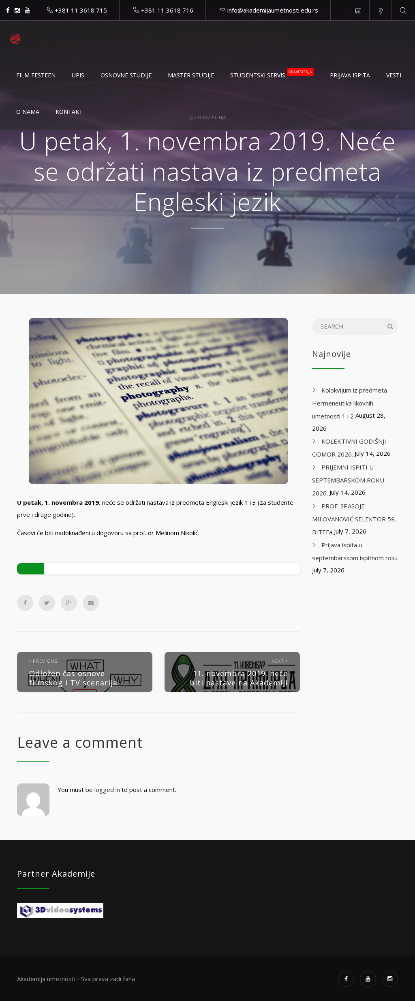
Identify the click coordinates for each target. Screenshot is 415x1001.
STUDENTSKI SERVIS (271, 74)
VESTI (393, 75)
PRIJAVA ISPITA (350, 75)
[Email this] (91, 603)
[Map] (380, 10)
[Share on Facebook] (25, 603)
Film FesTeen (36, 75)
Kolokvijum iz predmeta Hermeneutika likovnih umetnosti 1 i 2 (349, 403)
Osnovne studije (126, 75)
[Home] (15, 39)
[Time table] (358, 10)
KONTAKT (69, 111)
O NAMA (27, 111)
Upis (78, 75)
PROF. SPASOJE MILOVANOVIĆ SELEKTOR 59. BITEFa (354, 519)
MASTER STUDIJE (191, 75)
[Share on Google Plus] (69, 603)
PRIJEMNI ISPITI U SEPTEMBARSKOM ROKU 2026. (348, 480)
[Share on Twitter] (47, 603)
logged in (107, 789)
